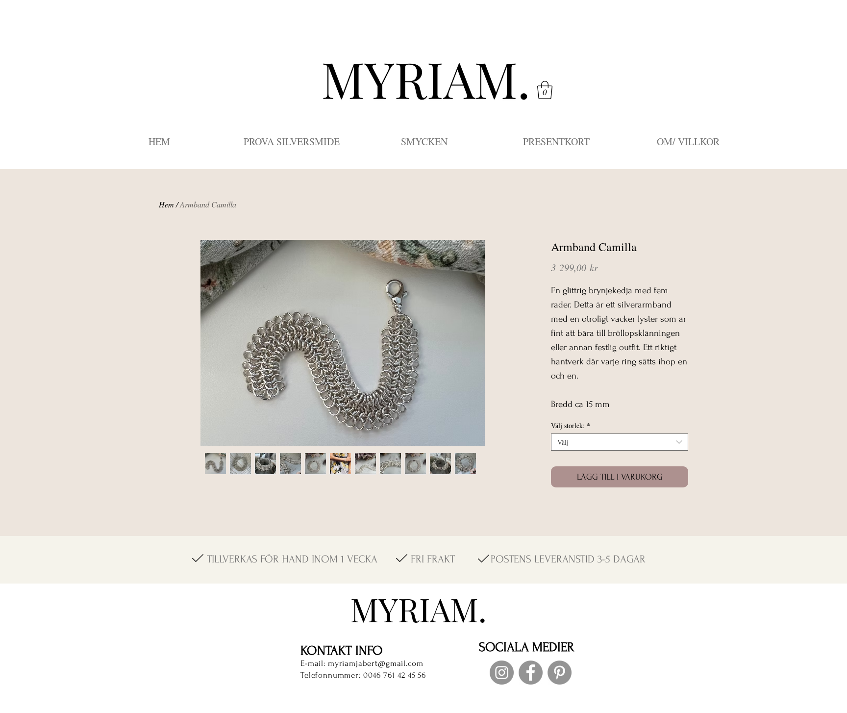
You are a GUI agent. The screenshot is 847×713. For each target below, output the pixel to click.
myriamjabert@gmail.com (376, 663)
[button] (544, 90)
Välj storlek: (570, 425)
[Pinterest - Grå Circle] (560, 673)
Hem (166, 204)
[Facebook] (531, 673)
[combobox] (619, 442)
